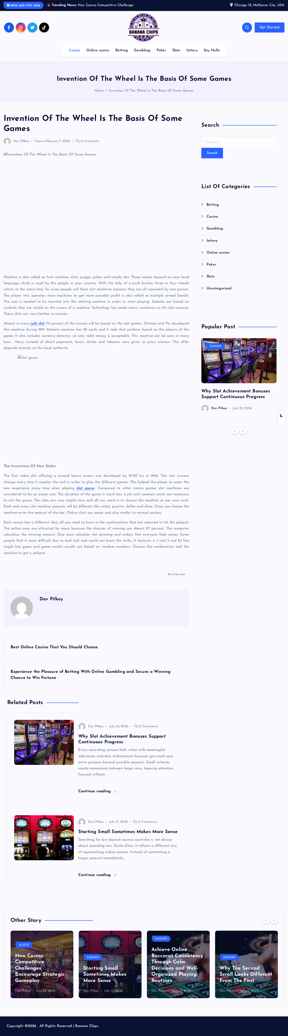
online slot (177, 574)
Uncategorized (219, 288)
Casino (74, 50)
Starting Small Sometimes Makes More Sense (36, 974)
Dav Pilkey (21, 141)
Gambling (142, 50)
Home (99, 90)
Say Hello (212, 50)
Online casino (97, 50)
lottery (192, 50)
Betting (121, 50)
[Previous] (235, 431)
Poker (161, 50)
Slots (176, 50)
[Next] (242, 431)
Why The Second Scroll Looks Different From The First (177, 974)
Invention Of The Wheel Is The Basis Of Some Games (151, 90)
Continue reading (95, 791)
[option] (239, 375)
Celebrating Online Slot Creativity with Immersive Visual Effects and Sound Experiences (243, 968)
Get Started (269, 27)
